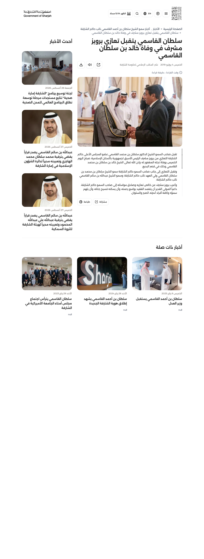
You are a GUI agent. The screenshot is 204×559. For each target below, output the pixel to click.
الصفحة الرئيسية (172, 28)
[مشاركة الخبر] (98, 64)
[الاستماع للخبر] (90, 64)
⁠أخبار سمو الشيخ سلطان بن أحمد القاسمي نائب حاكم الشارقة (115, 28)
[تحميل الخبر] (81, 64)
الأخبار (156, 28)
